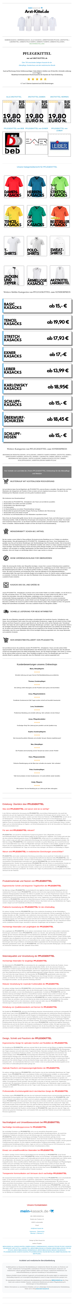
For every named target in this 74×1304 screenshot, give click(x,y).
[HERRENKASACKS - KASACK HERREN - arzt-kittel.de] (37, 198)
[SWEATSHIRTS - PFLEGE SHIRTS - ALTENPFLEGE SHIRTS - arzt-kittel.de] (60, 257)
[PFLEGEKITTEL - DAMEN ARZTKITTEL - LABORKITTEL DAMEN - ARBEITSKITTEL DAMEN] (36, 122)
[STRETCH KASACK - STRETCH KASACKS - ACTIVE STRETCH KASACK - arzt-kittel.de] (60, 198)
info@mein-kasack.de (37, 1228)
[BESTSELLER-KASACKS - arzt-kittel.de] (60, 228)
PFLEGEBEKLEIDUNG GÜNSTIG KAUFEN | (16, 1252)
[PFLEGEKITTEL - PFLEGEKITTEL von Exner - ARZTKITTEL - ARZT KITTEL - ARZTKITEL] (36, 154)
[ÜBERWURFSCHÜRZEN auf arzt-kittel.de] (37, 425)
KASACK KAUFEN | (20, 1246)
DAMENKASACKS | (42, 1246)
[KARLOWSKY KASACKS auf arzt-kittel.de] (37, 393)
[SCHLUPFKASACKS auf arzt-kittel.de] (37, 409)
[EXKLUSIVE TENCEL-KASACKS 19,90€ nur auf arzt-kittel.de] (37, 328)
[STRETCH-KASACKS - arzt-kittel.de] (37, 344)
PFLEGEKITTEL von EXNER (36, 128)
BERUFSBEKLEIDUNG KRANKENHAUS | (26, 1250)
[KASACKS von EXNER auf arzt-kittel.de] (37, 360)
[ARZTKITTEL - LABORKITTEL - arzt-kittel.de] (60, 287)
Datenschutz (40, 1231)
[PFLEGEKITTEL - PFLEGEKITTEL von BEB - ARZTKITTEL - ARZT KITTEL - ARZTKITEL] (14, 154)
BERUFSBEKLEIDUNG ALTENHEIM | (41, 1248)
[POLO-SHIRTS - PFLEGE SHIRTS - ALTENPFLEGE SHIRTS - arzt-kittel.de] (37, 257)
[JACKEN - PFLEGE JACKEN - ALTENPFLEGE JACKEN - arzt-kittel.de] (14, 287)
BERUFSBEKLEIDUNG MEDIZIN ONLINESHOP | (52, 1250)
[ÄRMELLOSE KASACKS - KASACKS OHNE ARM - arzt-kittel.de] (37, 287)
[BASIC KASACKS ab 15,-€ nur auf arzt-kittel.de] (37, 312)
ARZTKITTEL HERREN (59, 97)
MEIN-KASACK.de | (8, 1246)
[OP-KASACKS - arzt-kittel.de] (37, 228)
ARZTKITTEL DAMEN (36, 97)
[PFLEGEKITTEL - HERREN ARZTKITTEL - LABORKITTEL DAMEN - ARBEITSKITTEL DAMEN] (59, 122)
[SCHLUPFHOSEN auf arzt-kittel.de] (37, 441)
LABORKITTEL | (26, 1248)
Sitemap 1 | (33, 1233)
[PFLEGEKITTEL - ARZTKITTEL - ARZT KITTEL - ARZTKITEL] (14, 122)
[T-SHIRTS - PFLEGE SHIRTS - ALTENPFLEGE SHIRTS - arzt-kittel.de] (14, 257)
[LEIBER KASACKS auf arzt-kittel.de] (37, 377)
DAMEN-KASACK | (31, 1246)
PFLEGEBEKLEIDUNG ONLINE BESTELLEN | (42, 1252)
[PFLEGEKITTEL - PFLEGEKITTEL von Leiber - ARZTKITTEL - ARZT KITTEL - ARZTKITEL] (59, 156)
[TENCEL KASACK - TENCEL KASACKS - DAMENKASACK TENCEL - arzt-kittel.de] (14, 228)
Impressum (33, 1231)
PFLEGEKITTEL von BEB (14, 128)
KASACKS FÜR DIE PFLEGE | (57, 1246)
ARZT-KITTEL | (16, 1248)
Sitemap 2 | (40, 1233)
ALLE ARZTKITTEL (14, 97)
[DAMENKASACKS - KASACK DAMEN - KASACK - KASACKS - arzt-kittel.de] (14, 198)
